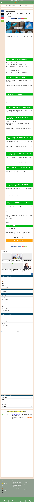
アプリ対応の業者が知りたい (5, 310)
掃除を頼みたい (4, 297)
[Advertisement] (19, 51)
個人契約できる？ (4, 319)
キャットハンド (4, 285)
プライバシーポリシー (26, 484)
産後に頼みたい (4, 323)
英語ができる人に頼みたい (5, 299)
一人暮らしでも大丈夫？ (5, 321)
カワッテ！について (26, 482)
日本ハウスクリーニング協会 (16, 488)
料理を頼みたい (4, 295)
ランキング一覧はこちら (5, 287)
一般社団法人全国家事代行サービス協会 (17, 483)
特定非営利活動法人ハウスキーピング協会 (17, 486)
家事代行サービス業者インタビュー (10, 11)
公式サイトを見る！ (20, 240)
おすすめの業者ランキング (16, 414)
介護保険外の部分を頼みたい (5, 325)
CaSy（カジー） (4, 283)
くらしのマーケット (5, 490)
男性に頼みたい (4, 306)
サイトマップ (25, 489)
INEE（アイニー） (18, 36)
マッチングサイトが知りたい (5, 308)
